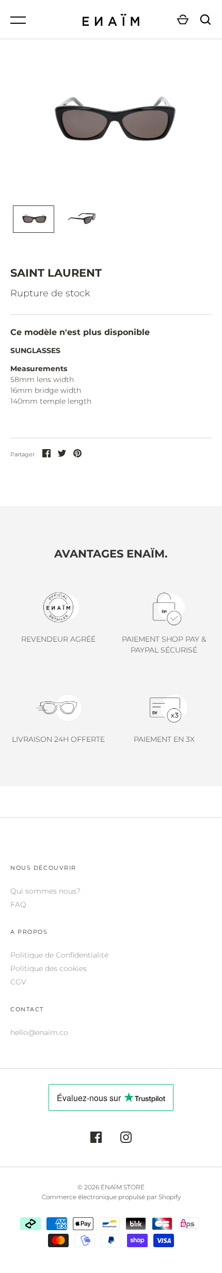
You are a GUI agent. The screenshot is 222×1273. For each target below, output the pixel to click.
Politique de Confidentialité (59, 955)
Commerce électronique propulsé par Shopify (111, 1197)
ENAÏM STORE (123, 1187)
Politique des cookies (48, 968)
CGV (18, 981)
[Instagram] (126, 1139)
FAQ (18, 904)
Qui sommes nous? (45, 891)
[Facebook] (96, 1139)
